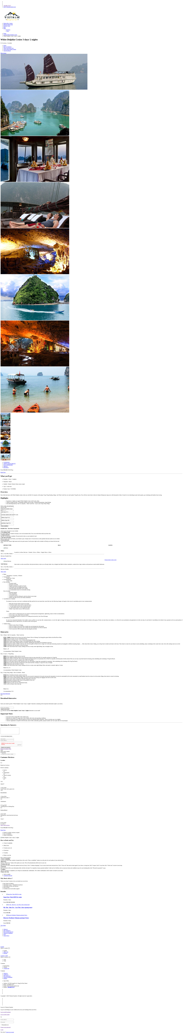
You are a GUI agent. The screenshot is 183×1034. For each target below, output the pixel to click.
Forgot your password (6, 1027)
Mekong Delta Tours (8, 24)
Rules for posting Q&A (6, 748)
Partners (5, 978)
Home (4, 33)
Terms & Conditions (8, 933)
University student (5, 514)
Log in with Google (5, 1014)
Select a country (4, 948)
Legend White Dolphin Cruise (10, 34)
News (7, 31)
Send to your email (5, 709)
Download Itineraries (5, 693)
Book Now (3, 472)
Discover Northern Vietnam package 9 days (16, 918)
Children (3, 517)
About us (5, 929)
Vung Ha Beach (7, 50)
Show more (3, 558)
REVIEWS (6, 467)
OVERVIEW (6, 462)
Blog (4, 27)
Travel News (6, 935)
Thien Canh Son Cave (8, 48)
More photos (3, 53)
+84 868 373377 (7, 5)
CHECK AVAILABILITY (9, 463)
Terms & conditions (7, 977)
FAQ (4, 934)
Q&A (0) (5, 466)
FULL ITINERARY (8, 465)
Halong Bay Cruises (8, 23)
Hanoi (4, 45)
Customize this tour (7, 875)
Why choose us (6, 930)
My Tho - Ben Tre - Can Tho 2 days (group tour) (17, 907)
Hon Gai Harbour (7, 46)
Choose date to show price (110, 559)
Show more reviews (5, 825)
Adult (2, 512)
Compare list (6, 968)
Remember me (5, 1024)
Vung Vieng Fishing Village (9, 49)
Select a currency (4, 957)
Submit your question (5, 747)
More (4, 28)
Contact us (5, 974)
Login (2, 1029)
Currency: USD (4, 955)
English (2, 946)
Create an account (10, 1032)
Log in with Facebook (6, 1012)
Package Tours (6, 26)
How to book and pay (8, 931)
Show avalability (4, 526)
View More (3, 925)
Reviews (8, 29)
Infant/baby (3, 523)
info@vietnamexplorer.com (9, 7)
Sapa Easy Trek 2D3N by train (12, 897)
